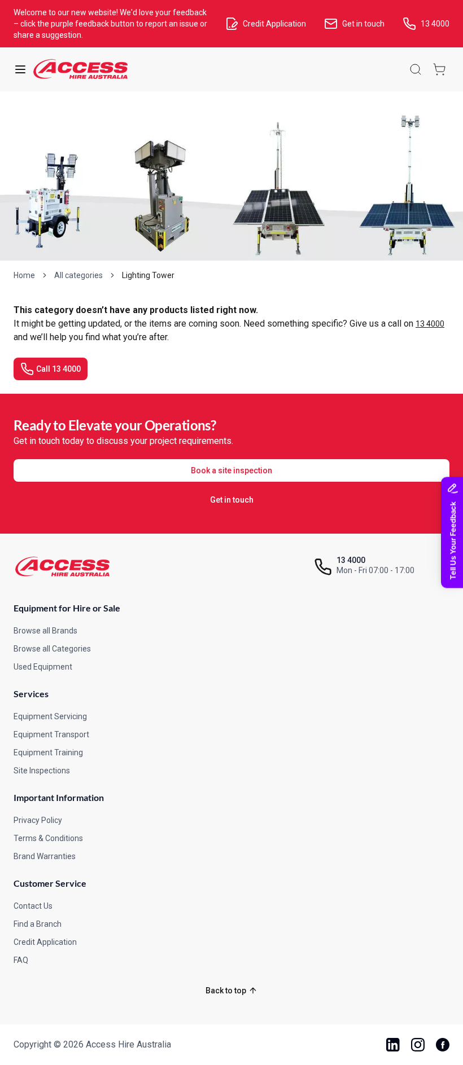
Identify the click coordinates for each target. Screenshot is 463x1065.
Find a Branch (38, 923)
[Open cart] (439, 69)
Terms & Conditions (48, 838)
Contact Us (33, 905)
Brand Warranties (45, 856)
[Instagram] (418, 1044)
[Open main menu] (20, 69)
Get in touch (232, 499)
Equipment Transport (51, 734)
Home (24, 275)
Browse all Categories (52, 648)
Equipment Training (48, 752)
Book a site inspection (231, 470)
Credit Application (45, 942)
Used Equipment (43, 666)
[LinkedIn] (393, 1044)
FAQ (21, 960)
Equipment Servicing (50, 716)
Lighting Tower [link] (148, 275)
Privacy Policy (38, 820)
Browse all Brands (45, 630)
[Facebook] (442, 1044)
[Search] (415, 69)
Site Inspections (42, 770)
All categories (78, 275)
